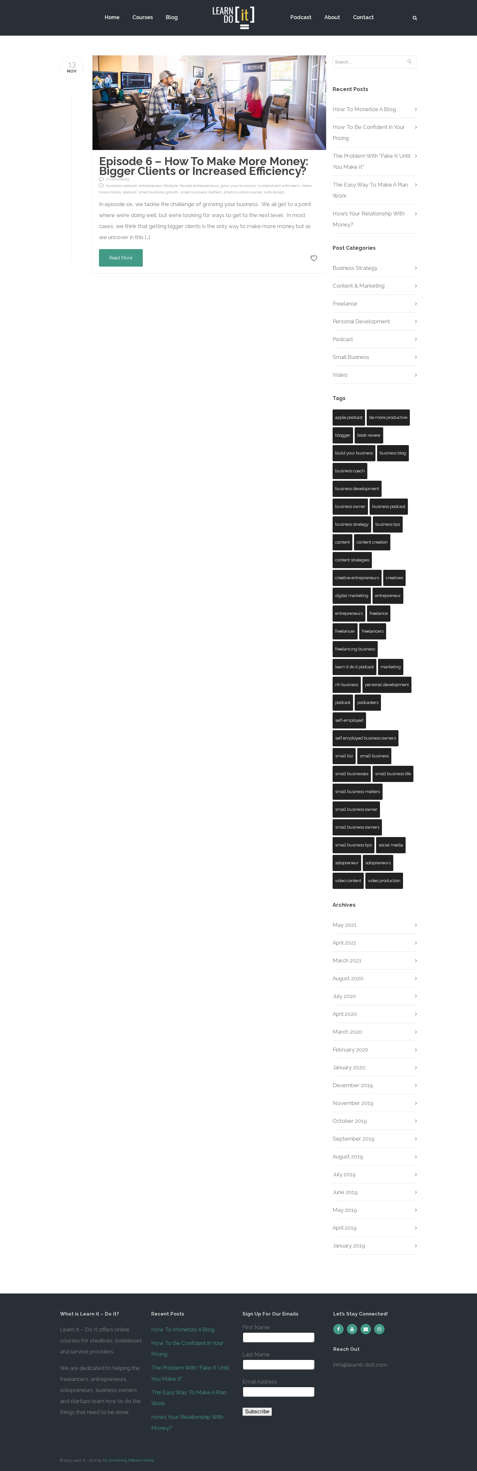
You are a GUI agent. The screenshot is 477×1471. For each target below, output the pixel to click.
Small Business (351, 357)
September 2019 (353, 1138)
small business (374, 755)
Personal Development (361, 321)
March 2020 (347, 1032)
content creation (372, 542)
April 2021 (344, 942)
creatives (394, 577)
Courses (142, 17)
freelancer (345, 631)
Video (340, 375)
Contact (363, 17)
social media (391, 845)
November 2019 (353, 1103)
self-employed (349, 720)
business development (357, 488)
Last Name (256, 1354)
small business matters (357, 791)
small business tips (353, 845)
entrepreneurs (349, 613)
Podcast (301, 17)
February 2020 (350, 1049)
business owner (350, 506)
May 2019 (345, 1210)
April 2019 (345, 1227)
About (332, 17)
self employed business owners (365, 738)
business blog (393, 453)
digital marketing (351, 595)
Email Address (259, 1381)
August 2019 (348, 1156)
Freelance (345, 303)
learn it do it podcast (354, 666)
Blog (172, 17)
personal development (387, 684)
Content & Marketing (359, 285)
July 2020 (344, 996)
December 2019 (353, 1085)
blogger (342, 435)
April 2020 (345, 1014)
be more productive (388, 417)
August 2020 (348, 978)
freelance (379, 613)
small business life (393, 773)
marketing (391, 666)
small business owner (356, 809)
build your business (354, 453)
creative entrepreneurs (357, 577)
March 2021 (347, 960)
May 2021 (345, 925)
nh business (346, 684)
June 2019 (345, 1192)
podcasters (367, 702)
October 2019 (350, 1121)
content (342, 542)
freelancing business (355, 649)
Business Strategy (355, 268)
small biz (344, 755)
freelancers (373, 631)
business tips (387, 524)
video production (384, 880)
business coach (350, 470)
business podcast (388, 506)
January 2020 (349, 1067)
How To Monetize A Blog (364, 109)
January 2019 (349, 1245)
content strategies (352, 559)
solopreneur (347, 862)
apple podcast (348, 417)
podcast (342, 702)
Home (112, 17)
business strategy (352, 524)
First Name (256, 1327)
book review (369, 435)
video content (348, 880)
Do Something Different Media (128, 1460)
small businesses (351, 773)
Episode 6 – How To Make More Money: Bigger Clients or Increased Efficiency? (203, 166)
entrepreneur (388, 595)
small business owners (357, 827)
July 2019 (344, 1174)
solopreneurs (378, 862)
